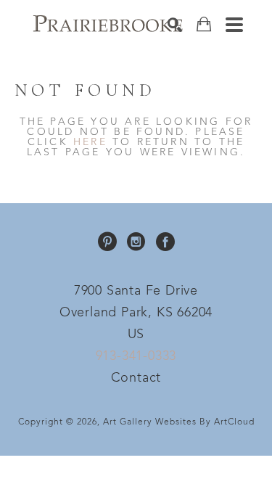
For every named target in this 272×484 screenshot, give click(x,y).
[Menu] (234, 24)
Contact (136, 378)
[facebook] (165, 241)
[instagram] (136, 241)
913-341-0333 (136, 356)
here (90, 142)
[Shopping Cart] (204, 24)
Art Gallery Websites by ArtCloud (179, 422)
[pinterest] (107, 241)
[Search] (175, 24)
